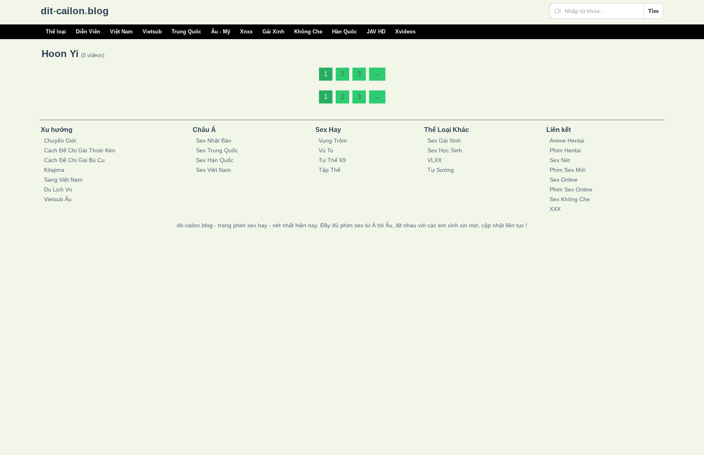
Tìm (653, 11)
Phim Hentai (565, 150)
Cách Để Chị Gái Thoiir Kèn (79, 150)
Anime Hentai (567, 140)
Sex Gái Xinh (444, 140)
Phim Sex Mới (567, 170)
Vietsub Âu (58, 199)
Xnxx (246, 32)
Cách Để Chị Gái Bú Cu (74, 160)
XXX (555, 209)
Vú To (326, 150)
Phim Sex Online (571, 189)
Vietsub (152, 32)
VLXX (434, 160)
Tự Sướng (440, 170)
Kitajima (54, 170)
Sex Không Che (570, 199)
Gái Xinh (273, 32)
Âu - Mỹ (220, 32)
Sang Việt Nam (63, 179)
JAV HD (376, 32)
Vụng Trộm (333, 140)
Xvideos (405, 32)
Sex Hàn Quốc (214, 160)
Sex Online (564, 179)
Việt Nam (121, 32)
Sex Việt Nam (213, 170)
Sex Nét (560, 160)
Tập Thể (330, 170)
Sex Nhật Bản (213, 140)
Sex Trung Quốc (217, 150)
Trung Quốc (186, 32)
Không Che (308, 32)
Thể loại (56, 32)
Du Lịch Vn (58, 189)
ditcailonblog (75, 10)
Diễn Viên (88, 32)
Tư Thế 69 (332, 160)
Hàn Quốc (344, 32)
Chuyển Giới (60, 140)
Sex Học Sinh (444, 150)
